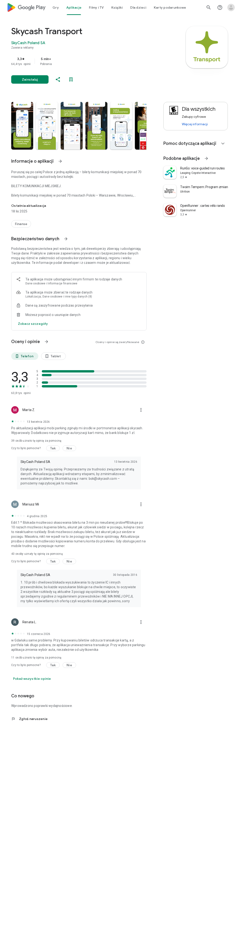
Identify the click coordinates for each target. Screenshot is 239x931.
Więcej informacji (195, 124)
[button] (22, 126)
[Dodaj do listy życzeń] (71, 79)
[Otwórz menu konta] (231, 7)
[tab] (56, 7)
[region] (85, 61)
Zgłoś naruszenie (29, 719)
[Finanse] (21, 223)
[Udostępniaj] (57, 79)
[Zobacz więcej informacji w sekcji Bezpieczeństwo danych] (65, 238)
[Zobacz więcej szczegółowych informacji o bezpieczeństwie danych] (33, 323)
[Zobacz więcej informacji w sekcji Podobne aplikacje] (206, 158)
